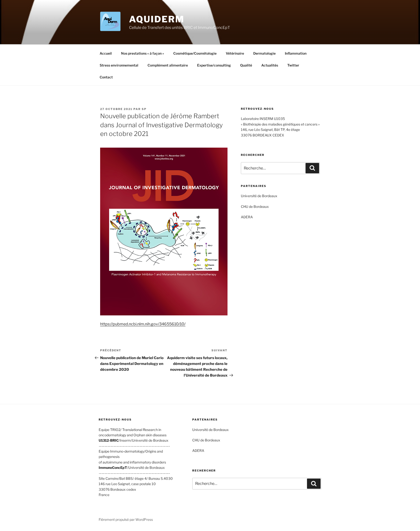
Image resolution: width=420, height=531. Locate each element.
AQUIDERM (156, 19)
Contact (106, 77)
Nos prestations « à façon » (142, 53)
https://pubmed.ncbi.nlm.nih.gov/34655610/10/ (142, 324)
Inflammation (295, 53)
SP (144, 109)
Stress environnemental (119, 65)
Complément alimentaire (168, 65)
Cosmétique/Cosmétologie (195, 53)
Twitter (293, 65)
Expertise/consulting (214, 65)
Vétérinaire (235, 53)
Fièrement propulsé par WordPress (126, 519)
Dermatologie (264, 53)
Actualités (269, 65)
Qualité (246, 65)
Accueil (106, 53)
